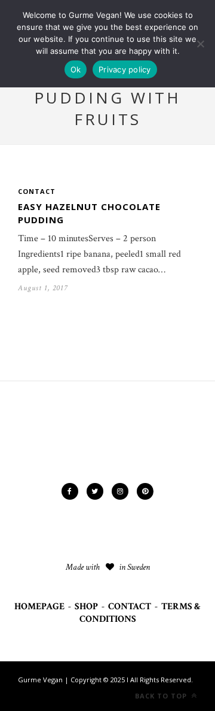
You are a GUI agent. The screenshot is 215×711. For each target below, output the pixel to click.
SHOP (86, 606)
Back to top (162, 695)
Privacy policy (125, 69)
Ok (75, 69)
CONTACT (129, 606)
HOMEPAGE (39, 606)
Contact (37, 191)
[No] (200, 44)
